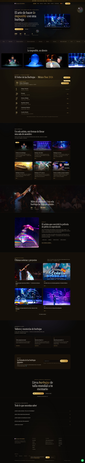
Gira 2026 (34, 3)
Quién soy (41, 3)
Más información (37, 457)
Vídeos (33, 447)
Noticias (45, 3)
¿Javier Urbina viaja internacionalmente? (22, 414)
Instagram (60, 440)
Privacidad (65, 460)
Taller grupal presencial (49, 440)
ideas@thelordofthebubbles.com (42, 396)
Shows (38, 3)
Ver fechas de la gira (19, 29)
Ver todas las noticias (42, 314)
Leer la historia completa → (47, 242)
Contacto (52, 3)
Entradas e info (66, 77)
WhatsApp (60, 443)
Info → (68, 98)
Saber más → (18, 345)
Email (59, 445)
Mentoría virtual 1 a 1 (49, 442)
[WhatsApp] (82, 460)
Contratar (67, 3)
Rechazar (52, 457)
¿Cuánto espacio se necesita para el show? (22, 417)
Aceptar (47, 457)
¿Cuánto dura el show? (19, 424)
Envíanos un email (48, 393)
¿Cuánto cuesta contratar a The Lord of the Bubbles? (24, 410)
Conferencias (57, 3)
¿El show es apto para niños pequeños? (22, 421)
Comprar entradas (65, 83)
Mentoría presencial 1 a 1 (50, 443)
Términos (69, 460)
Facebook (60, 442)
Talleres (48, 3)
